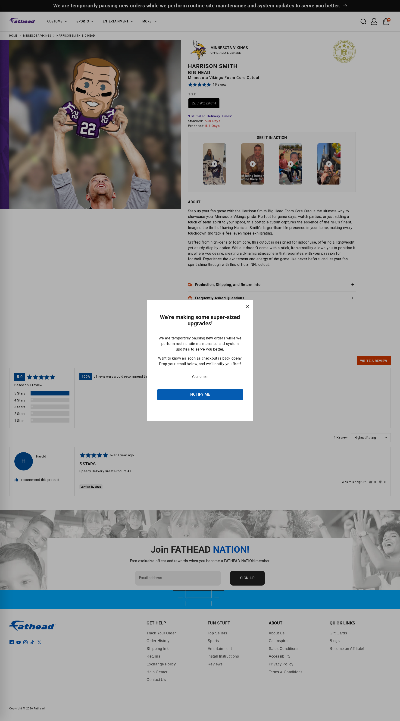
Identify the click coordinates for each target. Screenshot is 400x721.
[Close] (247, 306)
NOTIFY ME (200, 394)
